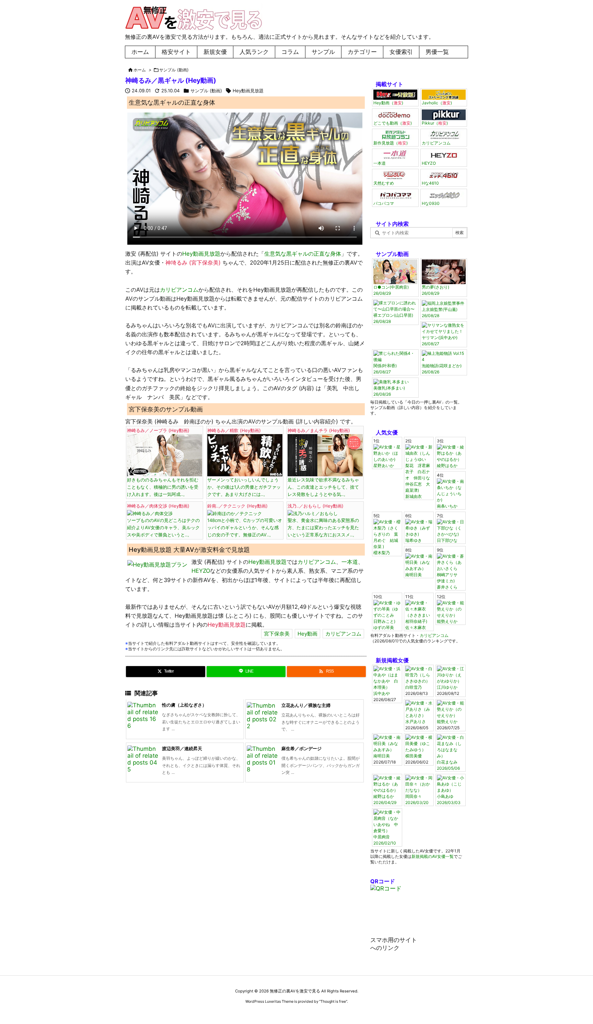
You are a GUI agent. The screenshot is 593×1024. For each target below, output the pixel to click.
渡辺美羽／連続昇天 (182, 748)
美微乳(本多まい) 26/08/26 (389, 391)
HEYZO (200, 570)
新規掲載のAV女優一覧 (432, 856)
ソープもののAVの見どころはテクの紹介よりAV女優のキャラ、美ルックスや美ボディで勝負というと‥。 (163, 520)
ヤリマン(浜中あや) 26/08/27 (439, 340)
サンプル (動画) (174, 69)
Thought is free (333, 1001)
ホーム (139, 69)
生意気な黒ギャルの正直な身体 (302, 253)
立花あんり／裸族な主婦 (305, 705)
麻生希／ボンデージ (301, 748)
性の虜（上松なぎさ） (184, 705)
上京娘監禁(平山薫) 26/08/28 (439, 312)
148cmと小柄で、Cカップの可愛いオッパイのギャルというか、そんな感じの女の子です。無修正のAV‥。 (244, 520)
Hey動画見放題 (248, 90)
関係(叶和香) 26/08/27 (385, 368)
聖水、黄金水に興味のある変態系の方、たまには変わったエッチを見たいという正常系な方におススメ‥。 (323, 520)
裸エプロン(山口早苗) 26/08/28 (393, 318)
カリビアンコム (179, 289)
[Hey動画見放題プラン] (157, 563)
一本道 (349, 561)
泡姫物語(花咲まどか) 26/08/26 (442, 368)
